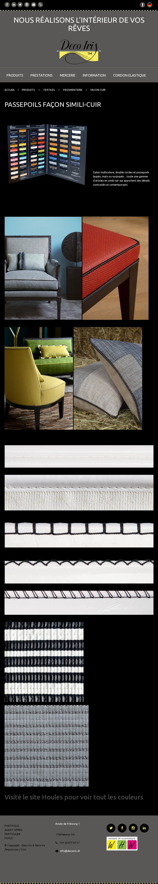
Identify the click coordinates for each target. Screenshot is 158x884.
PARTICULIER (12, 834)
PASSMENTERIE (72, 89)
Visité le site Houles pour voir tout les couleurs (74, 797)
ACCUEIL (10, 89)
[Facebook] (7, 4)
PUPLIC (9, 838)
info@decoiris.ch (70, 850)
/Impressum (12, 849)
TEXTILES (49, 89)
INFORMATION (94, 75)
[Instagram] (27, 4)
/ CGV (22, 849)
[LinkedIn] (14, 4)
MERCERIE (67, 75)
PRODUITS (15, 75)
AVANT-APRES (13, 829)
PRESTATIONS (41, 75)
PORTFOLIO (12, 825)
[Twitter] (20, 4)
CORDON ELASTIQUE (129, 75)
